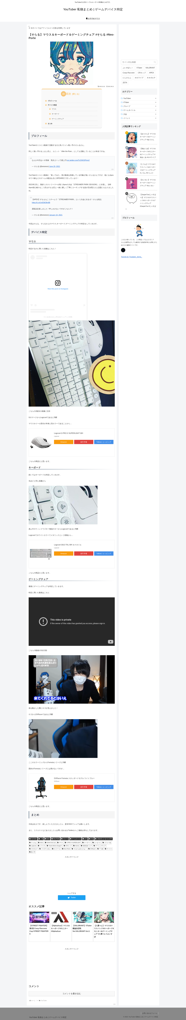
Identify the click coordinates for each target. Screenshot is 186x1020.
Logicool (33, 846)
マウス (54, 109)
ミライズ (42, 846)
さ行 (85, 839)
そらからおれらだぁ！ (80, 849)
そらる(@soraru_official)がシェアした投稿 (57, 317)
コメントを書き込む (72, 993)
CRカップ (68, 846)
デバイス (109, 849)
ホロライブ (139, 78)
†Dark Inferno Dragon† (55, 846)
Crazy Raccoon (129, 73)
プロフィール (52, 101)
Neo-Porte (56, 839)
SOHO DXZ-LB (51, 842)
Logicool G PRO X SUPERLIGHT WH (68, 433)
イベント (126, 118)
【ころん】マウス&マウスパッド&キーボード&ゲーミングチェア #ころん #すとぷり (148, 168)
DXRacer (93, 849)
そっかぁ (33, 842)
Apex (48, 839)
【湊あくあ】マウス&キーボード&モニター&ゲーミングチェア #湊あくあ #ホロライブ (148, 153)
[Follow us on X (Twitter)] (123, 250)
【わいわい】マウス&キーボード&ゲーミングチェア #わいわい (148, 182)
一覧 (41, 839)
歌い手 (33, 852)
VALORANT (150, 68)
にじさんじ (127, 78)
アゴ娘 (101, 849)
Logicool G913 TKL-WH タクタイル (67, 545)
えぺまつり (97, 842)
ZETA (125, 83)
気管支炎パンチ (87, 846)
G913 (41, 842)
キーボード (55, 114)
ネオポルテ (34, 849)
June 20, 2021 (54, 166)
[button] (155, 62)
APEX (151, 73)
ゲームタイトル (76, 839)
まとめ (50, 123)
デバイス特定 (52, 105)
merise (77, 846)
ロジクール (57, 849)
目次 (68, 93)
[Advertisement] (72, 873)
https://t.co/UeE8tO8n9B (41, 203)
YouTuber (34, 839)
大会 (92, 839)
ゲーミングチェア (58, 119)
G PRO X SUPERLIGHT (74, 842)
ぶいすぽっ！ (128, 68)
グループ (65, 839)
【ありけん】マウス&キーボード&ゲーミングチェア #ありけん (148, 137)
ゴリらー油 (107, 842)
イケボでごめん (45, 849)
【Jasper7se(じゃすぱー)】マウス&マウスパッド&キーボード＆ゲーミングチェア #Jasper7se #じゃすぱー (140, 202)
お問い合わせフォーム (149, 1013)
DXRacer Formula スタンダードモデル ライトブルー (74, 778)
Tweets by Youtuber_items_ (131, 257)
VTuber (139, 68)
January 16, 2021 (55, 215)
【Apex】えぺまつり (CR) (104, 839)
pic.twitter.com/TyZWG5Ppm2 (78, 160)
